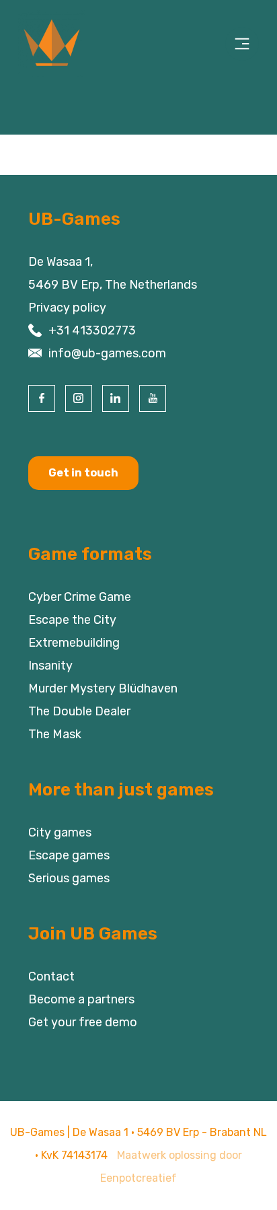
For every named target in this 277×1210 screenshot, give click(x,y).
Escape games (69, 855)
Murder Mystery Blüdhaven (102, 688)
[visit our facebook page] (41, 398)
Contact (51, 976)
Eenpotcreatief (138, 1178)
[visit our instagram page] (78, 398)
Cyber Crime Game (79, 597)
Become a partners (81, 999)
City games (59, 832)
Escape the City (72, 619)
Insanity (50, 665)
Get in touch (83, 472)
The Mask (54, 734)
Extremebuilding (74, 642)
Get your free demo (82, 1022)
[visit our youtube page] (152, 398)
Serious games (69, 878)
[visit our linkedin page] (115, 398)
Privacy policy (67, 307)
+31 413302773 (92, 330)
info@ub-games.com (107, 353)
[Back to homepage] (63, 43)
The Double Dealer (79, 711)
